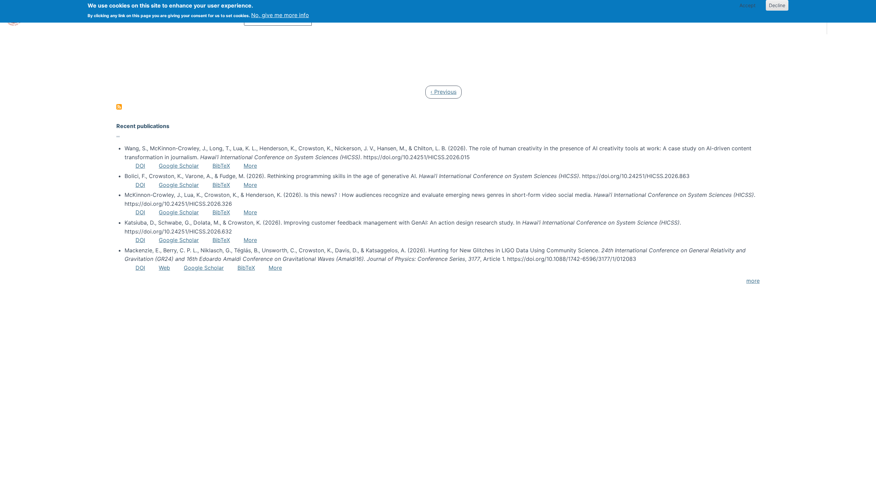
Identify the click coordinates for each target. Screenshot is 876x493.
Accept (747, 5)
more (753, 280)
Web (164, 267)
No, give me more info (280, 15)
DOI (140, 165)
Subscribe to (119, 107)
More (250, 165)
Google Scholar (179, 165)
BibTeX (221, 165)
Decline (777, 5)
